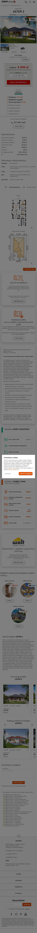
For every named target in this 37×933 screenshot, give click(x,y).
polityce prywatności (13, 469)
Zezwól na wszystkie (26, 473)
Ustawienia (8, 473)
